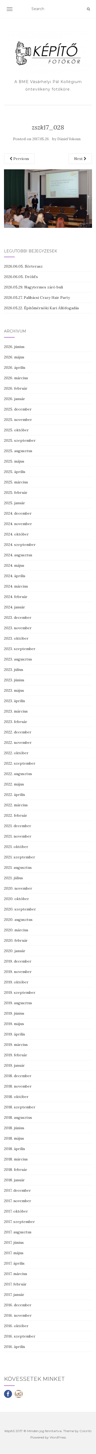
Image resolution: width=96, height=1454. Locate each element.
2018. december (17, 1075)
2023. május (14, 690)
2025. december (18, 409)
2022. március (16, 805)
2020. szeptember (20, 909)
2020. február (16, 940)
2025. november (18, 419)
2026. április (14, 367)
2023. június (14, 680)
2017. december (17, 1190)
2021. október (16, 846)
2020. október (16, 898)
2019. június (14, 1013)
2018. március (16, 1159)
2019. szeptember (19, 992)
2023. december (17, 617)
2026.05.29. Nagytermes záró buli (33, 287)
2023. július (13, 669)
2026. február (15, 388)
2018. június (14, 1127)
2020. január (14, 950)
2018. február (15, 1169)
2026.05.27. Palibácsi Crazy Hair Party (37, 297)
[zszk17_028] (48, 198)
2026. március (16, 378)
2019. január (14, 1065)
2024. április (14, 575)
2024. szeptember (20, 544)
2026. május (14, 357)
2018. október (16, 1096)
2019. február (15, 1055)
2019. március (16, 1044)
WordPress (58, 1437)
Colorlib (85, 1431)
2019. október (16, 982)
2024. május (14, 565)
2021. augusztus (18, 867)
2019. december (17, 961)
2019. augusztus (18, 1002)
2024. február (15, 596)
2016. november (18, 1315)
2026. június (14, 346)
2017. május (13, 1252)
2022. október (16, 753)
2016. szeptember (19, 1336)
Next (79, 158)
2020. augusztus (18, 919)
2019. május (14, 1023)
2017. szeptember (19, 1221)
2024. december (18, 513)
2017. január (14, 1294)
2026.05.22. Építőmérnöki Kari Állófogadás (41, 308)
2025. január (14, 503)
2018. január (14, 1180)
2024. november (18, 523)
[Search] (88, 9)
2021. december (17, 825)
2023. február (15, 721)
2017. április (14, 1263)
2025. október (16, 430)
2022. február (15, 815)
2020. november (18, 888)
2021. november (17, 836)
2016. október (16, 1325)
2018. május (14, 1138)
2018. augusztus (18, 1117)
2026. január (14, 398)
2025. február (15, 492)
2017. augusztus (17, 1232)
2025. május (14, 461)
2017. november (17, 1200)
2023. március (16, 711)
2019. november (18, 971)
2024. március (16, 586)
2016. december (17, 1305)
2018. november (18, 1086)
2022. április (14, 794)
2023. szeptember (19, 648)
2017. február (15, 1284)
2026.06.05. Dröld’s (21, 276)
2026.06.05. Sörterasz (23, 266)
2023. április (14, 700)
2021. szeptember (19, 857)
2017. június (14, 1242)
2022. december (17, 732)
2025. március (16, 482)
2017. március (15, 1273)
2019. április (14, 1034)
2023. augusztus (18, 659)
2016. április (14, 1346)
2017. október (16, 1211)
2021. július (13, 877)
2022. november (18, 742)
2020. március (16, 930)
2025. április (14, 471)
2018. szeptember (19, 1107)
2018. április (14, 1148)
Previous (20, 158)
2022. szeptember (19, 763)
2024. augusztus (18, 555)
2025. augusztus (18, 450)
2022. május (14, 784)
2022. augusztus (18, 773)
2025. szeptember (20, 440)
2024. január (14, 607)
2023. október (16, 638)
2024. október (16, 534)
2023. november (18, 628)
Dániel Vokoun (69, 139)
